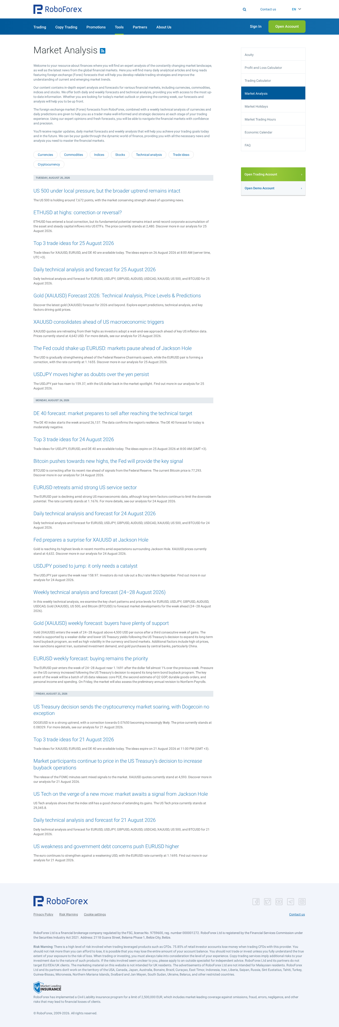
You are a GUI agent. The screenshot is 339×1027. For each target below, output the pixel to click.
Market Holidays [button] (256, 106)
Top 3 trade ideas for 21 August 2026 (73, 739)
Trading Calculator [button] (258, 80)
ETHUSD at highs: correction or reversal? (77, 212)
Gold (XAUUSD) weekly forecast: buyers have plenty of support (101, 623)
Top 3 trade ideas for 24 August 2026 (73, 439)
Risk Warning (68, 914)
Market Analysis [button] (256, 93)
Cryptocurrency (49, 164)
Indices (99, 155)
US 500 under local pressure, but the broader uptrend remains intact (106, 191)
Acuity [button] (249, 55)
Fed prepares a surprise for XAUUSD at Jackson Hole (90, 540)
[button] (57, 9)
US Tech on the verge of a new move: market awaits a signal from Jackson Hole (120, 794)
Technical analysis (149, 155)
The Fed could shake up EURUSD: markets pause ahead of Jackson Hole (112, 348)
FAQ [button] (248, 145)
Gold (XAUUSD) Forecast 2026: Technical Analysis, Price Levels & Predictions (117, 295)
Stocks (120, 155)
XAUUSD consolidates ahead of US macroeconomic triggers (98, 322)
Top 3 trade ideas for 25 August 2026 (73, 243)
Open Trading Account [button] (260, 174)
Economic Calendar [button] (258, 132)
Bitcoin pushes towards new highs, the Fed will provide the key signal (108, 461)
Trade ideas (181, 155)
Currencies (45, 155)
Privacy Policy (43, 914)
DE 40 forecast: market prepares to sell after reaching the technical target (112, 413)
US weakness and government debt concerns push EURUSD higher (106, 846)
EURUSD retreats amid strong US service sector (85, 487)
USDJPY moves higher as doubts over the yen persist (91, 374)
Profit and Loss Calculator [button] (263, 67)
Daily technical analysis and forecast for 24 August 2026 (94, 513)
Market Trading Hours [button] (260, 119)
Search (172, 9)
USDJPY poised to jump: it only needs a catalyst (85, 566)
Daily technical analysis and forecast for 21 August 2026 (94, 820)
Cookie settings (95, 914)
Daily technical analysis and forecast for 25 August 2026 (94, 269)
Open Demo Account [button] (259, 188)
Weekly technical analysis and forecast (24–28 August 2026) (99, 592)
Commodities (73, 155)
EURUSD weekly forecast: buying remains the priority (90, 658)
